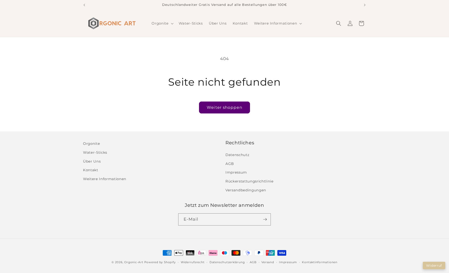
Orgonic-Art (133, 262)
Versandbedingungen (245, 190)
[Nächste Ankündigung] (365, 5)
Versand (267, 262)
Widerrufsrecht (193, 262)
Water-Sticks (95, 152)
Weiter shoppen (224, 107)
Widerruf (434, 265)
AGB (229, 163)
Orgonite (91, 143)
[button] (161, 23)
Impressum (236, 172)
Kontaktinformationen (319, 262)
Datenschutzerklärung (227, 262)
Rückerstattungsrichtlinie (249, 181)
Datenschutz (237, 155)
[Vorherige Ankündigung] (84, 5)
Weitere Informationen (104, 179)
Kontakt (90, 170)
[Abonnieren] (265, 219)
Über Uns (92, 161)
